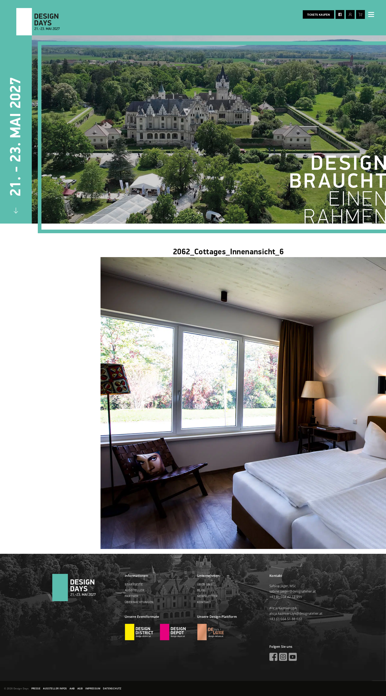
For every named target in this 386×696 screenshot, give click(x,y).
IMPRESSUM (92, 688)
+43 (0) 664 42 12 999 (285, 597)
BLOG (201, 590)
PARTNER (132, 596)
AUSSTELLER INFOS (55, 688)
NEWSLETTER (207, 596)
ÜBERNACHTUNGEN (139, 602)
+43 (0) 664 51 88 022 (285, 619)
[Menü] (371, 14)
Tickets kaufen (318, 14)
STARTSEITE (134, 584)
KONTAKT (204, 602)
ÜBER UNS (205, 584)
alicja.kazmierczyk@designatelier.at (295, 613)
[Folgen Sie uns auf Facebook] (340, 14)
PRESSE (35, 688)
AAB (72, 688)
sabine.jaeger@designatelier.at (292, 591)
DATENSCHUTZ (112, 688)
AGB (80, 688)
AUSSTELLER (134, 590)
